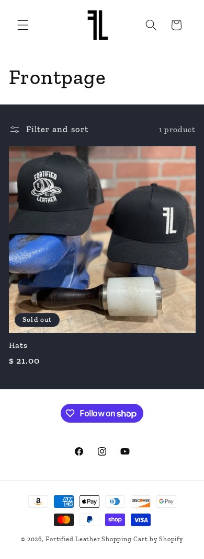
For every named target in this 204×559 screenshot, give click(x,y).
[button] (23, 25)
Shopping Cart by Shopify (142, 539)
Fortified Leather (73, 539)
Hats (18, 345)
